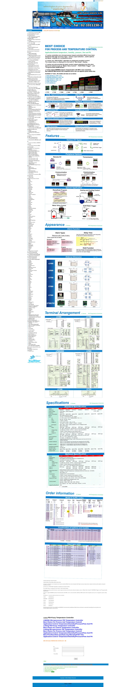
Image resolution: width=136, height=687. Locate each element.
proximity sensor (48, 671)
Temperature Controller (49, 670)
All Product (55, 27)
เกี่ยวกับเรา (40, 27)
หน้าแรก (35, 27)
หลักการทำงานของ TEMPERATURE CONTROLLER (55, 668)
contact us (61, 27)
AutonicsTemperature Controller (51, 669)
